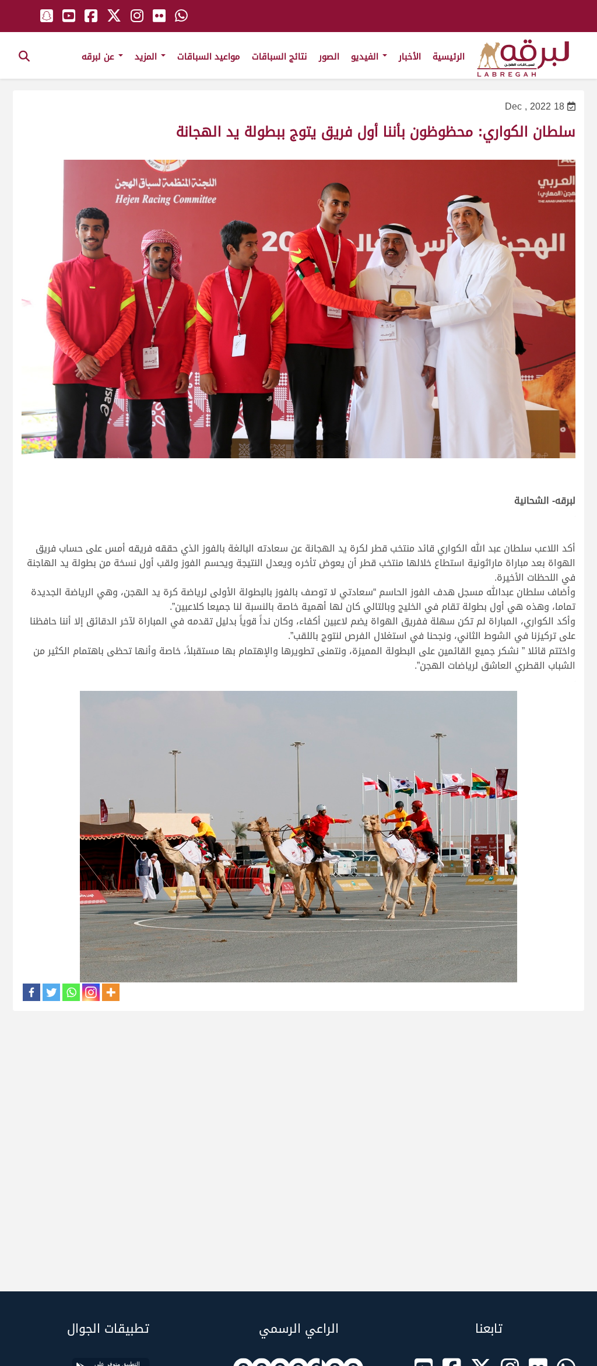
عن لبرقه (99, 56)
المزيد (147, 56)
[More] (111, 992)
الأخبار (410, 56)
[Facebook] (31, 992)
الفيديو (366, 56)
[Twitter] (51, 992)
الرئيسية (449, 56)
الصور (329, 56)
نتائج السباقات (279, 56)
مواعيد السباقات (208, 56)
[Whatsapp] (71, 992)
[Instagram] (91, 992)
